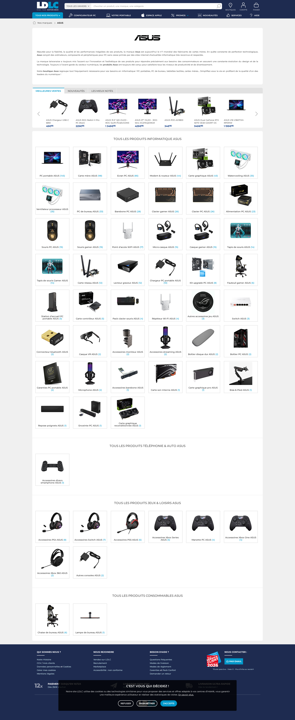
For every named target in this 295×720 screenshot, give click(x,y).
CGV (39, 663)
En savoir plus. (186, 694)
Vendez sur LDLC (102, 659)
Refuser (126, 703)
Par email (235, 661)
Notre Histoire (44, 659)
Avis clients (49, 663)
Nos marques (44, 22)
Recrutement (100, 663)
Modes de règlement (160, 666)
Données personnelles (48, 666)
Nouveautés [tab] (76, 90)
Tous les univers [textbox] (77, 6)
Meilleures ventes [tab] (48, 90)
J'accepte (168, 703)
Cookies (67, 666)
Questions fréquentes (161, 659)
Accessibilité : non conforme (107, 670)
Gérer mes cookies (46, 670)
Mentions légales (45, 673)
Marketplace (99, 666)
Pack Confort (169, 670)
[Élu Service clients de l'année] (213, 666)
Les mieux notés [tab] (102, 90)
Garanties (154, 670)
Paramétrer (147, 703)
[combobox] (78, 6)
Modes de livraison (159, 663)
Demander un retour (160, 673)
